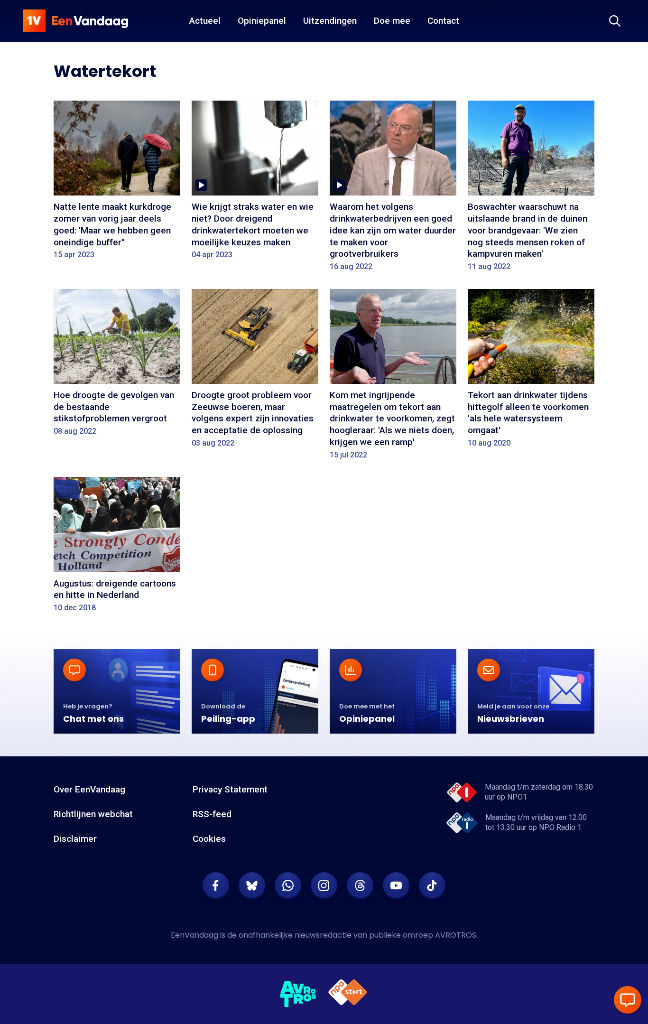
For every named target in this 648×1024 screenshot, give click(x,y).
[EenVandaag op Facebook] (216, 885)
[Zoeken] (614, 20)
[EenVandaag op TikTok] (432, 885)
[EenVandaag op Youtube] (396, 885)
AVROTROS (455, 935)
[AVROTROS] (298, 994)
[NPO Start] (348, 994)
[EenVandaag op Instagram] (324, 885)
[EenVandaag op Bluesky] (252, 885)
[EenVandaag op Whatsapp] (288, 885)
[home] (75, 20)
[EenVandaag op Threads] (360, 885)
